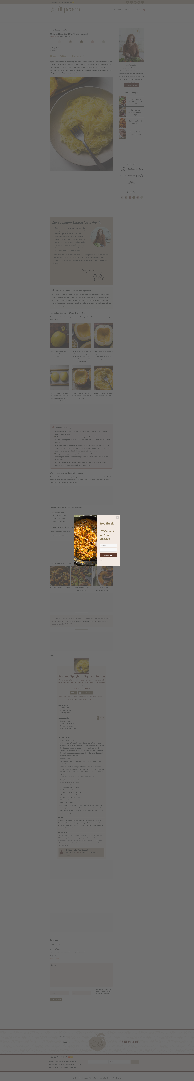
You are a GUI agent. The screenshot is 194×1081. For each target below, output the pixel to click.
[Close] (117, 517)
